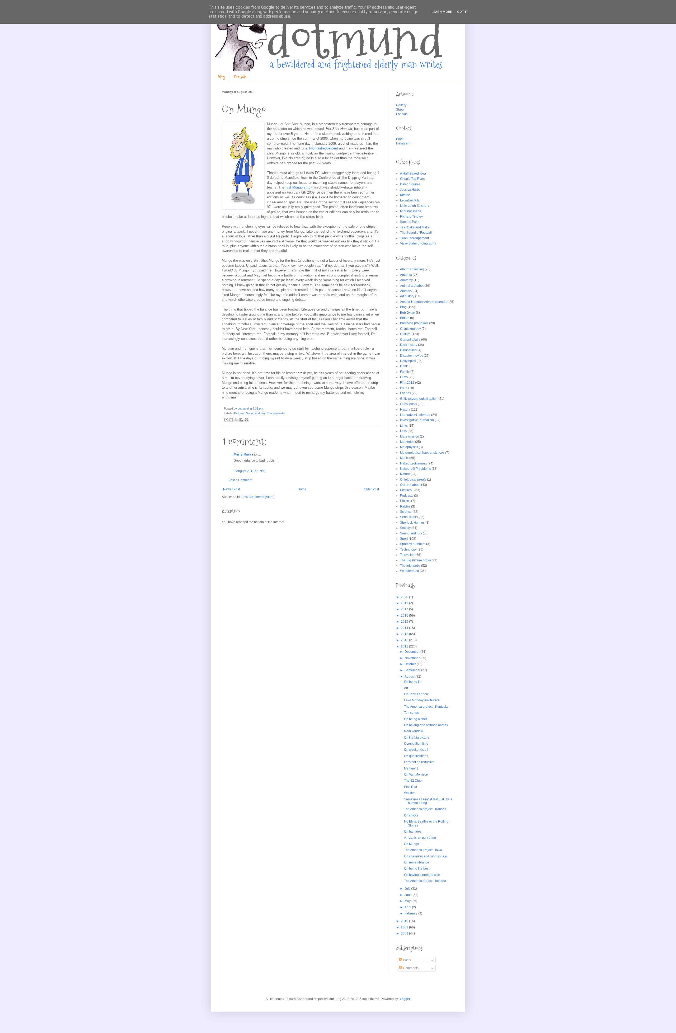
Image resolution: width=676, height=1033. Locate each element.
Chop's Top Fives (412, 179)
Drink (404, 366)
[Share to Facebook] (241, 419)
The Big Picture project (416, 560)
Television (407, 555)
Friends (405, 393)
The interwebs (276, 413)
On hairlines (412, 831)
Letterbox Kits (410, 200)
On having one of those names (426, 725)
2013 (405, 634)
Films (404, 377)
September (413, 670)
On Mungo (411, 844)
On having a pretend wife (422, 875)
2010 (405, 921)
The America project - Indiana (425, 881)
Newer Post (231, 489)
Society (405, 528)
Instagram (403, 143)
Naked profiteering (413, 463)
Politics (405, 501)
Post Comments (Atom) (257, 497)
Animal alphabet (412, 286)
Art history (407, 296)
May (408, 901)
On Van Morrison (416, 774)
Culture (405, 334)
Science (406, 512)
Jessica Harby (410, 189)
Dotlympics (408, 361)
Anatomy (406, 280)
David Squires (410, 184)
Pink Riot (410, 787)
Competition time (416, 743)
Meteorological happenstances (422, 452)
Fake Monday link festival (422, 700)
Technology (408, 549)
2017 (405, 609)
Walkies (409, 793)
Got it (462, 12)
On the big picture (416, 737)
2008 (405, 933)
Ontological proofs (413, 479)
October (411, 664)
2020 (405, 597)
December (412, 652)
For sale (240, 77)
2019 (405, 603)
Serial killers (409, 517)
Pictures (239, 413)
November (412, 658)
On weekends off (416, 750)
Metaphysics (409, 447)
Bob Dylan (407, 312)
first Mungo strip (297, 187)
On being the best (416, 868)
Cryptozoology (410, 329)
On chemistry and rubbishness (426, 856)
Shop (400, 109)
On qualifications (416, 756)
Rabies (405, 506)
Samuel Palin (409, 222)
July (408, 888)
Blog (221, 77)
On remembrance (416, 862)
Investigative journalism (417, 420)
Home (302, 489)
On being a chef (415, 719)
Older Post (371, 489)
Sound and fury (255, 413)
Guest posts (408, 404)
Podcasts (406, 495)
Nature (405, 474)
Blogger (404, 999)
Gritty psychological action (419, 399)
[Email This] (226, 419)
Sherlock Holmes (412, 522)
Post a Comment (240, 480)
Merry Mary (242, 454)
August (410, 676)
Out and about (410, 485)
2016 (405, 615)
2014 (405, 628)
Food (403, 388)
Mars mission (409, 436)
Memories (407, 442)
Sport (404, 539)
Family (405, 372)
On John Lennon (416, 694)
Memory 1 (411, 768)
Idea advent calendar (415, 415)
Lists (403, 431)
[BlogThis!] (231, 419)
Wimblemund (409, 571)
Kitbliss (405, 195)
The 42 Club (413, 780)
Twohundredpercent (323, 148)
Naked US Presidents (415, 469)
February (411, 913)
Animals (406, 291)
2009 (405, 927)
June (408, 895)
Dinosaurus (408, 350)
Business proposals (414, 323)
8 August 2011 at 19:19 (250, 471)
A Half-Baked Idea (413, 173)
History (405, 409)
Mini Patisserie (410, 211)
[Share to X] (236, 419)
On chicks (411, 815)
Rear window (413, 731)
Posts (406, 960)
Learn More (441, 12)
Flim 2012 (407, 382)
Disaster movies (411, 356)
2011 (405, 646)
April (408, 907)
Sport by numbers (412, 544)
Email (400, 139)
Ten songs (411, 713)
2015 (405, 621)
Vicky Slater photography (418, 243)
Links (404, 426)
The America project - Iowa (423, 850)
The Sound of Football (416, 232)
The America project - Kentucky (426, 706)
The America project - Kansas (425, 809)
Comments (410, 968)
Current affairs (410, 339)
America (406, 275)
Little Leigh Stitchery (414, 206)
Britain (404, 318)
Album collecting (412, 269)
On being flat (413, 682)
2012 (405, 640)
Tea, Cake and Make (415, 227)
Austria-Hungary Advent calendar (424, 302)
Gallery (401, 105)
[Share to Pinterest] (246, 419)
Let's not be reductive (419, 762)
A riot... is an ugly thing (420, 837)
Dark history (408, 345)
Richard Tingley (411, 216)
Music (404, 458)
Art (406, 688)
